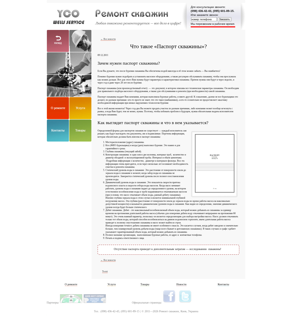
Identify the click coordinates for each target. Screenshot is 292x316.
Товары (80, 130)
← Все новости (108, 39)
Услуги (80, 108)
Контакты (58, 130)
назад (58, 42)
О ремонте (58, 108)
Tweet (105, 271)
